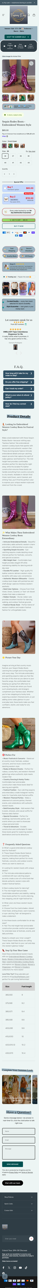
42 (21, 163)
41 (13, 163)
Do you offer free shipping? (16, 382)
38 (21, 156)
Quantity (5, 169)
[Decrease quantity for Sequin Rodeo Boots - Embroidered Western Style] (4, 174)
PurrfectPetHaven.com (20, 976)
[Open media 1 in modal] (31, 63)
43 (29, 163)
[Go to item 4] (31, 98)
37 (13, 156)
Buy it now (18, 226)
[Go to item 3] (22, 98)
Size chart (32, 151)
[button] (17, 353)
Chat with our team (12, 1183)
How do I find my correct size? (15, 405)
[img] (18, 322)
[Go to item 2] (14, 98)
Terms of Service (27, 1172)
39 (28, 156)
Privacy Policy (13, 1172)
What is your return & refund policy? (17, 396)
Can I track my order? (14, 388)
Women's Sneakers (22, 967)
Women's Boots (21, 964)
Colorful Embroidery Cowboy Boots (20, 962)
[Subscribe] (31, 1239)
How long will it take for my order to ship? (16, 374)
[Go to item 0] (5, 98)
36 (5, 156)
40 (5, 163)
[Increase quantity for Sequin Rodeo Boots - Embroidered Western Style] (14, 174)
